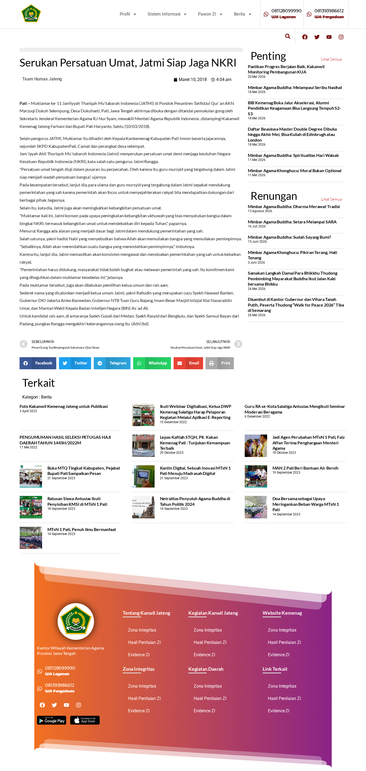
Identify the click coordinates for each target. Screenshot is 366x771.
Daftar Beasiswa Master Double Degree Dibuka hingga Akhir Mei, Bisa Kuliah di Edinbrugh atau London (292, 134)
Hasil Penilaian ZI (144, 642)
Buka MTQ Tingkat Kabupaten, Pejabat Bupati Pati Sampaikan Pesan (83, 470)
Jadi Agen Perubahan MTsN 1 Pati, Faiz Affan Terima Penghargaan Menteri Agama (308, 442)
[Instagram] (341, 37)
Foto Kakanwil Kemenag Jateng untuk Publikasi (64, 406)
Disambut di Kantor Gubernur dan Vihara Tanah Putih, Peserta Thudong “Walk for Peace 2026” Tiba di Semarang (296, 305)
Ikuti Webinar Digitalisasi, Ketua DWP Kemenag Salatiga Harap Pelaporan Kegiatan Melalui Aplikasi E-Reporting (195, 412)
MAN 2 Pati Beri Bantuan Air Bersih (305, 467)
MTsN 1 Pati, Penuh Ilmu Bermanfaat (81, 529)
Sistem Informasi (164, 14)
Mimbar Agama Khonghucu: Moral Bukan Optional (295, 170)
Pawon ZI (207, 14)
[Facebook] (305, 37)
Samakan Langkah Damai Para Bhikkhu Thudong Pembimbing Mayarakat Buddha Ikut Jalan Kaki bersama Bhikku (292, 278)
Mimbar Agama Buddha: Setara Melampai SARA (292, 221)
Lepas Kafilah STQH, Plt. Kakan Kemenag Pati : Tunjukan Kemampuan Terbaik (195, 442)
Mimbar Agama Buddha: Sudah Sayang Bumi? (289, 236)
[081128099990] (266, 14)
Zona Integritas (142, 630)
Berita (239, 14)
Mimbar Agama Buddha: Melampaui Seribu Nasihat (295, 87)
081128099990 (286, 10)
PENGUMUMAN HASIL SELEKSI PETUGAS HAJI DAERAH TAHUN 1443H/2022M (65, 439)
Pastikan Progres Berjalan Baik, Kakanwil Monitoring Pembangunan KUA (286, 69)
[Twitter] (317, 37)
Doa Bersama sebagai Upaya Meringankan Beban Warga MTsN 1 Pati (305, 504)
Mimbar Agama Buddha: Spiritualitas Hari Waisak (293, 155)
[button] (287, 36)
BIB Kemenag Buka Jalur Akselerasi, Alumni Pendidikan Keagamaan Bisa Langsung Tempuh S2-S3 (294, 108)
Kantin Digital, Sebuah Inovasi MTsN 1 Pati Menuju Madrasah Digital (195, 470)
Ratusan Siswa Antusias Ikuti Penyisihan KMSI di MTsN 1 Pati (77, 501)
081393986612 (329, 10)
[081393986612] (309, 14)
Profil (125, 14)
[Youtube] (329, 37)
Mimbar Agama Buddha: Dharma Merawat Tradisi (294, 206)
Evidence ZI (139, 654)
